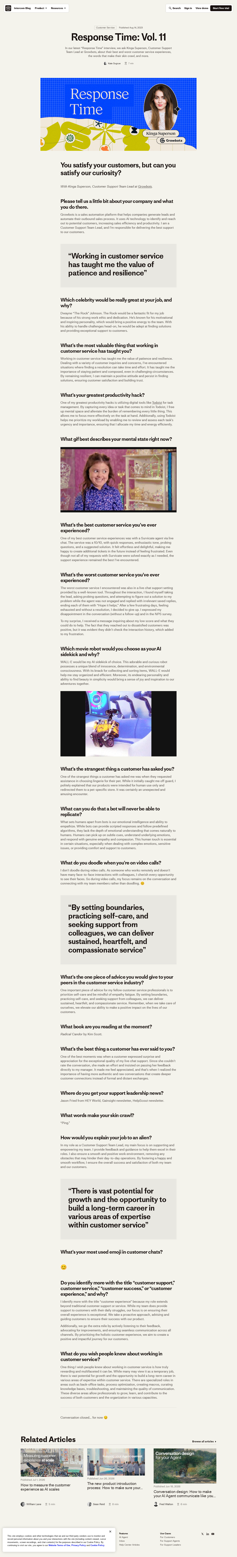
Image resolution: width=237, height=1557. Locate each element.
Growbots (145, 186)
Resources (57, 8)
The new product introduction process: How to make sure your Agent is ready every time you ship (115, 1486)
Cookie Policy (97, 1545)
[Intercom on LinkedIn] (207, 1534)
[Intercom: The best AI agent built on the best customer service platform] (8, 8)
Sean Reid (99, 1504)
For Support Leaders (170, 1544)
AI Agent (123, 1537)
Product (39, 8)
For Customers (167, 1537)
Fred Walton (166, 1504)
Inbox (122, 1541)
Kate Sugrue (114, 63)
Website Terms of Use (59, 1545)
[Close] (110, 1531)
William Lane (33, 1504)
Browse (203, 1441)
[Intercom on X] (202, 1534)
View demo (202, 8)
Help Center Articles (129, 1544)
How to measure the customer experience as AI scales (45, 1487)
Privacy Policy (78, 1545)
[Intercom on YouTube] (212, 1534)
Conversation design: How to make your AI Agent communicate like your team (184, 1494)
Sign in (188, 8)
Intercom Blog (22, 8)
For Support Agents (170, 1541)
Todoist (157, 402)
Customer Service (105, 27)
